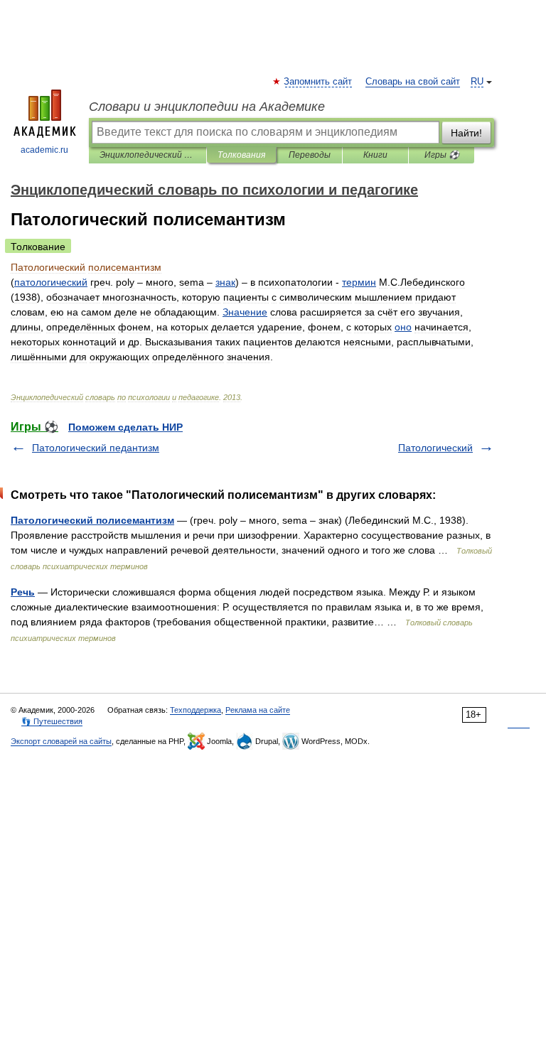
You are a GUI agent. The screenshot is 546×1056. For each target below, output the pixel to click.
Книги (375, 155)
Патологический (435, 447)
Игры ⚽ (441, 155)
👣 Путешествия (51, 721)
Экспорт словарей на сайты (61, 741)
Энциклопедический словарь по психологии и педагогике (148, 155)
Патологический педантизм (95, 447)
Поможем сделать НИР (125, 427)
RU (477, 82)
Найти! (466, 133)
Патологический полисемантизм (92, 520)
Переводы (310, 155)
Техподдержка (195, 710)
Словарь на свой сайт (412, 82)
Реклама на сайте (257, 710)
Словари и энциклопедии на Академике (207, 106)
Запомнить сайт (318, 82)
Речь (23, 592)
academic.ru (44, 150)
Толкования (241, 155)
